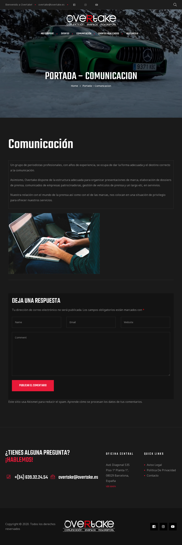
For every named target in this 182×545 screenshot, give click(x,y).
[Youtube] (96, 4)
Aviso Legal (154, 465)
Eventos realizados (108, 34)
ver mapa (111, 486)
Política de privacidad (161, 470)
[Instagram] (85, 4)
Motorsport (47, 34)
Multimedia (132, 34)
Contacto (153, 475)
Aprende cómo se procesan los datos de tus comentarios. (104, 402)
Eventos (65, 34)
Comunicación (83, 34)
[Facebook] (74, 4)
